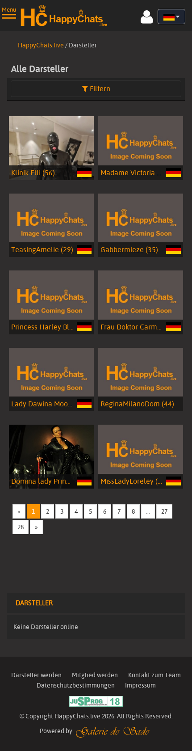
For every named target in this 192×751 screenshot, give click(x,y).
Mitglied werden (95, 675)
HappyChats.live (41, 45)
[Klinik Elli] (51, 147)
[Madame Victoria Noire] (140, 147)
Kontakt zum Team (154, 675)
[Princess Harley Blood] (51, 301)
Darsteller (34, 603)
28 (20, 527)
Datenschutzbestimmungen (76, 685)
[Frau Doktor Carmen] (140, 301)
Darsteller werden (36, 675)
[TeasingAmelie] (51, 224)
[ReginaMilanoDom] (140, 378)
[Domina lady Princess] (51, 455)
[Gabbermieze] (140, 224)
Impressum (140, 685)
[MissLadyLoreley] (140, 455)
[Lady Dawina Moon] (51, 378)
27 (164, 511)
